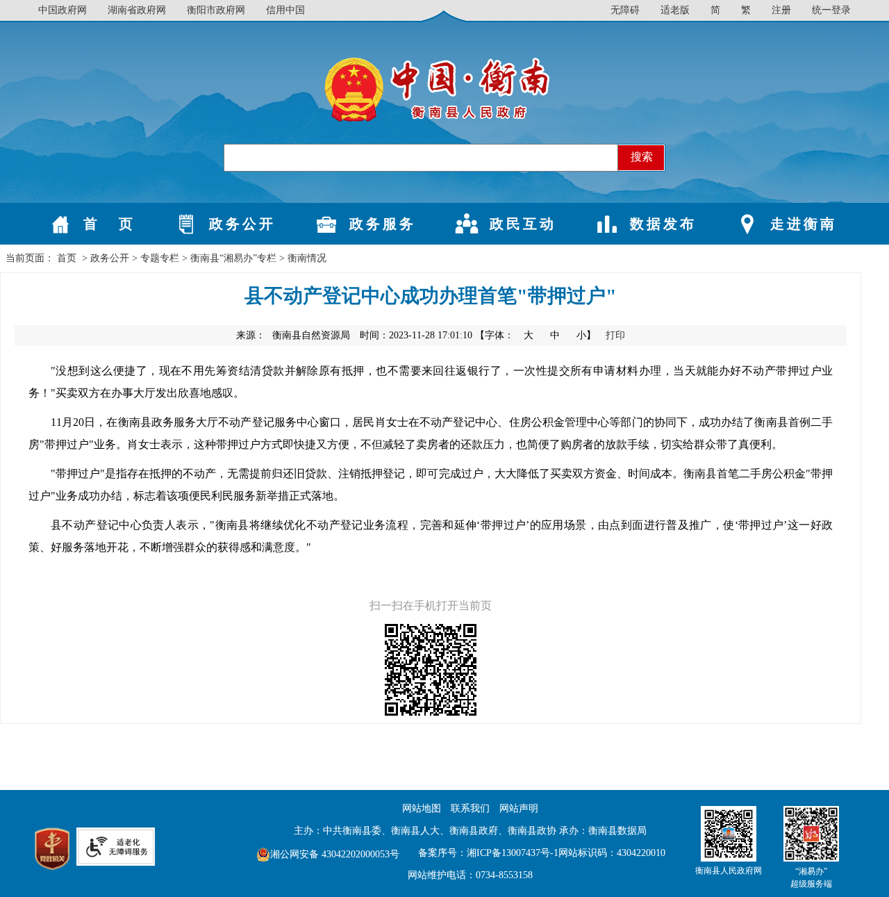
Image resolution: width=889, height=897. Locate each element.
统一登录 (831, 10)
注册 (781, 10)
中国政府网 (62, 10)
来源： (293, 335)
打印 (615, 335)
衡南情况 (307, 258)
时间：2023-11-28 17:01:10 (416, 335)
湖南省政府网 (137, 10)
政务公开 (109, 258)
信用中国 (285, 10)
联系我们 (470, 808)
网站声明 (518, 808)
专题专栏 (159, 258)
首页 (66, 258)
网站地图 (421, 808)
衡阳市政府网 (216, 10)
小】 (587, 335)
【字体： (537, 335)
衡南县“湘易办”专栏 (233, 258)
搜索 (642, 157)
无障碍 (625, 10)
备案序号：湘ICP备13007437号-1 (488, 853)
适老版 (675, 10)
